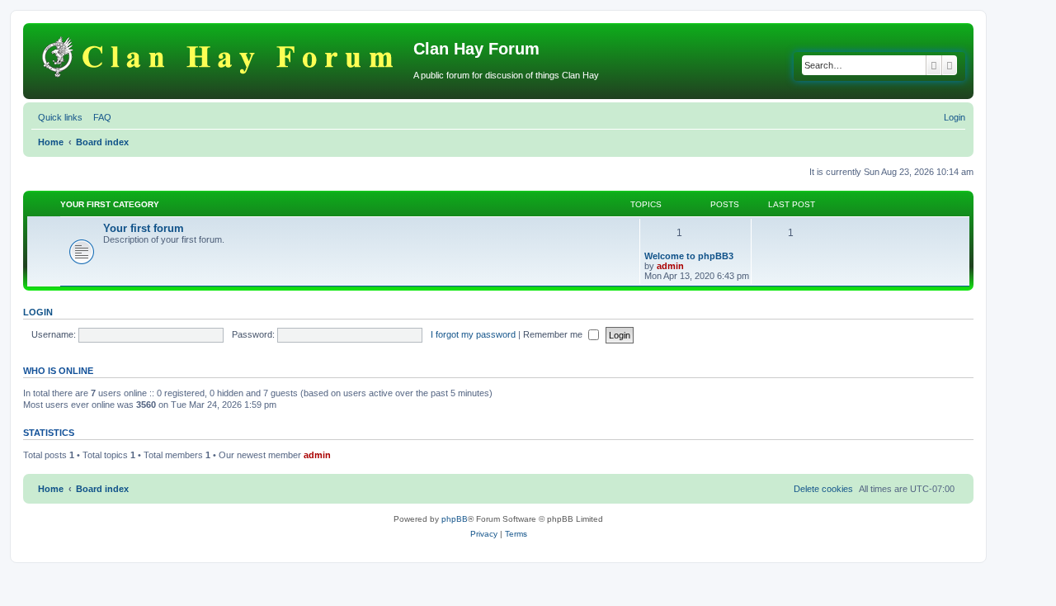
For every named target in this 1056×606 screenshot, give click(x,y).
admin (670, 266)
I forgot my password (473, 334)
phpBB (454, 518)
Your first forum (143, 228)
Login (38, 312)
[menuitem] (99, 117)
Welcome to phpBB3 (688, 256)
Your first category (109, 204)
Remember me (554, 334)
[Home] (220, 53)
